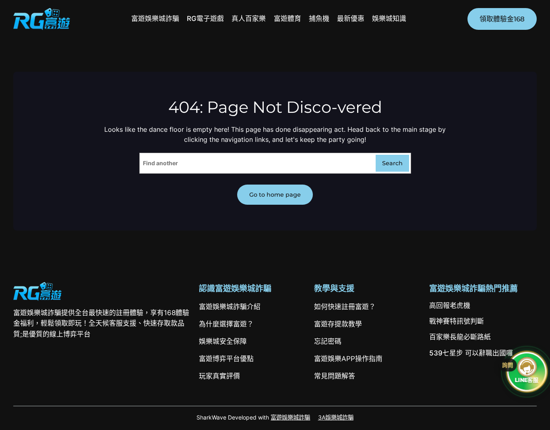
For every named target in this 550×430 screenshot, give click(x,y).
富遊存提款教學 (338, 324)
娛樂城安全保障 (223, 341)
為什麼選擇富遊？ (226, 324)
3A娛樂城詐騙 (336, 417)
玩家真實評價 (219, 376)
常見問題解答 (334, 376)
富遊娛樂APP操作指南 (348, 359)
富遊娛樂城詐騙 (290, 417)
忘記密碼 (327, 341)
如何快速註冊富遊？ (345, 307)
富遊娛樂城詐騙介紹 (230, 307)
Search (392, 163)
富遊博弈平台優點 (226, 359)
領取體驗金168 (502, 19)
